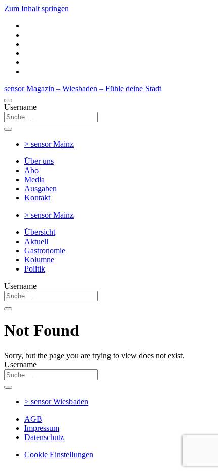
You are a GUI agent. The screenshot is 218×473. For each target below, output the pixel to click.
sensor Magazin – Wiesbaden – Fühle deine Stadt (82, 88)
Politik (34, 268)
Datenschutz (44, 437)
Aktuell (36, 241)
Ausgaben (40, 188)
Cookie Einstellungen (58, 454)
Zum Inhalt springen (36, 8)
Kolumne (39, 259)
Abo (31, 170)
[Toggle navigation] (8, 100)
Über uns (39, 161)
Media (34, 179)
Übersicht (39, 232)
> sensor (49, 144)
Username (20, 107)
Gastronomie (44, 250)
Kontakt (37, 197)
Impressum (41, 428)
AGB (33, 419)
